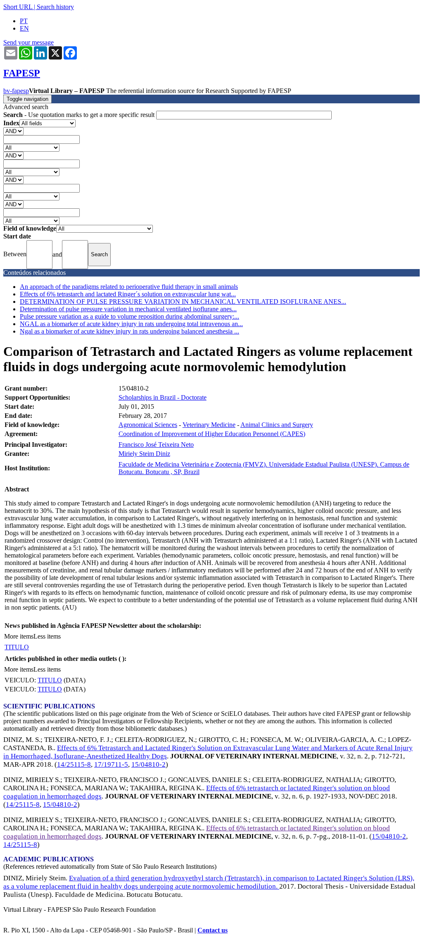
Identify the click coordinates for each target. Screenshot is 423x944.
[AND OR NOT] (13, 130)
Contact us (212, 930)
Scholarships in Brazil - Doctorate (163, 397)
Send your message (28, 42)
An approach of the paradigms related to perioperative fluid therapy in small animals (129, 286)
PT (24, 20)
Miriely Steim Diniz (144, 453)
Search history (55, 6)
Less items (47, 636)
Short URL (17, 6)
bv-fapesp (16, 90)
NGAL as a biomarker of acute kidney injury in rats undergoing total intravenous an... (131, 323)
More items (18, 636)
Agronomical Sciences (148, 424)
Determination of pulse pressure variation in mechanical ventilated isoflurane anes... (128, 308)
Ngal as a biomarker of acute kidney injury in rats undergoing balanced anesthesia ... (129, 331)
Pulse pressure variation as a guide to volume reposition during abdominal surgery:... (129, 316)
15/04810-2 (148, 764)
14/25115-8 (74, 764)
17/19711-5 (111, 764)
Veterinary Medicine (209, 424)
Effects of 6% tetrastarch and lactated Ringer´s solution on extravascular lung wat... (128, 294)
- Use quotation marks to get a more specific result (79, 114)
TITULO (17, 647)
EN (24, 28)
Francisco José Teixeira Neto (156, 444)
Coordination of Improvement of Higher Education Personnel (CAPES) (212, 433)
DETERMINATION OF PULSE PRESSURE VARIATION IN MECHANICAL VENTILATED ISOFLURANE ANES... (183, 301)
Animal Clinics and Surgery (276, 424)
